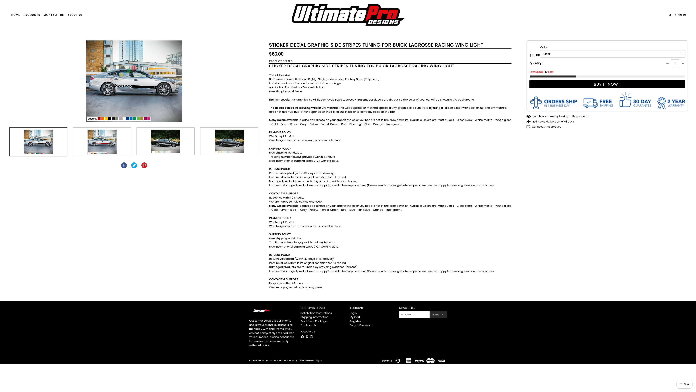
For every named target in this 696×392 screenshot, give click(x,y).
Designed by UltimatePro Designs (302, 360)
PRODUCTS (32, 15)
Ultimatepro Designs (270, 360)
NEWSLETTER (407, 308)
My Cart (355, 317)
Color (543, 47)
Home (15, 15)
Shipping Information (314, 317)
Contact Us (308, 325)
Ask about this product (546, 126)
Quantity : (536, 63)
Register (355, 321)
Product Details (281, 61)
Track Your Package (314, 321)
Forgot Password (361, 325)
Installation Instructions (316, 313)
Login (353, 313)
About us (75, 15)
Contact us (54, 15)
